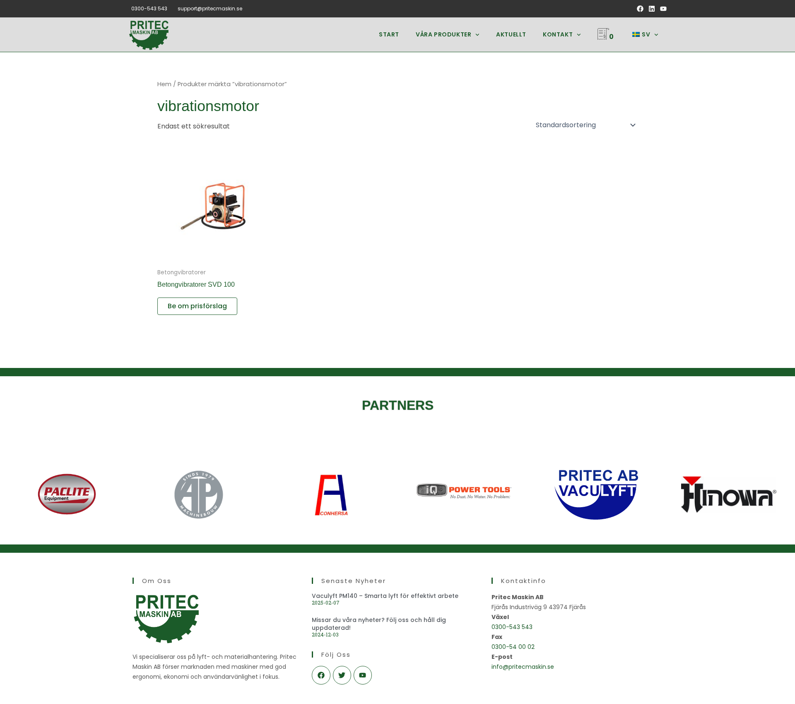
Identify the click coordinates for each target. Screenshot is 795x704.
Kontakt (558, 34)
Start (389, 34)
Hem (164, 84)
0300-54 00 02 (513, 647)
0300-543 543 (149, 8)
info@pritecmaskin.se (522, 667)
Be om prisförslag (197, 306)
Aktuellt (511, 34)
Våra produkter (443, 34)
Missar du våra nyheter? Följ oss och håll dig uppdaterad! (379, 623)
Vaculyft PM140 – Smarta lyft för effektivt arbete (385, 596)
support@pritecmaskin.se (210, 8)
